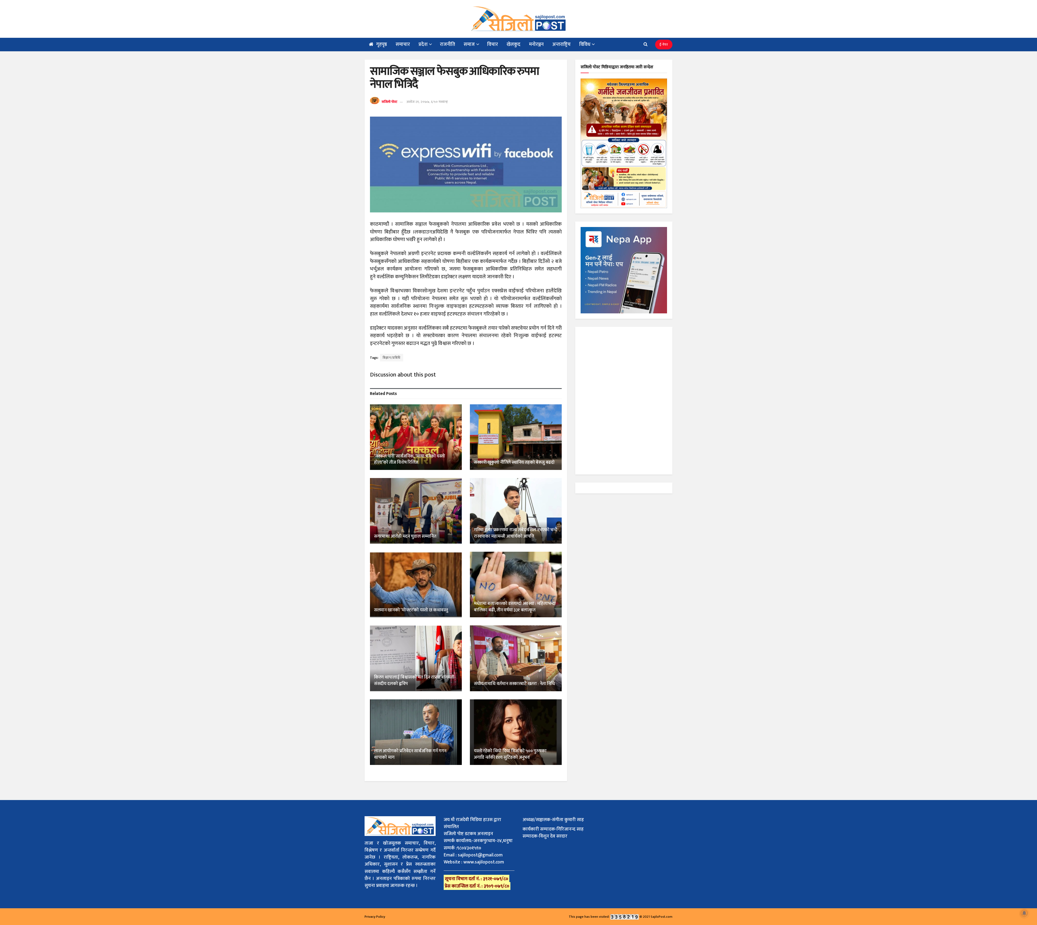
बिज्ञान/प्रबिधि (391, 357)
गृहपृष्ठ (381, 44)
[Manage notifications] (1024, 913)
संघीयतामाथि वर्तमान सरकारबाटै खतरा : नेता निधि (514, 683)
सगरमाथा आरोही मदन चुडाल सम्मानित (405, 536)
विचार (492, 44)
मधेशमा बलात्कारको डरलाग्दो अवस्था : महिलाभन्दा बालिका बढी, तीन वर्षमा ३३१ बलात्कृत (515, 607)
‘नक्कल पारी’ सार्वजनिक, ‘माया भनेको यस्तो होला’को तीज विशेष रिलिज (409, 459)
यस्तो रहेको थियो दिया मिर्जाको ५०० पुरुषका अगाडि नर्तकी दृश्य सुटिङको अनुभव (510, 754)
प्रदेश (423, 44)
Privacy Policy (375, 917)
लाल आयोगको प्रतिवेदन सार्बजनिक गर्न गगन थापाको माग (410, 754)
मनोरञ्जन (536, 44)
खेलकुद (513, 44)
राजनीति (447, 44)
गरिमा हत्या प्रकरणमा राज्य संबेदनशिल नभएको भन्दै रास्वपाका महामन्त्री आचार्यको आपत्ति (515, 533)
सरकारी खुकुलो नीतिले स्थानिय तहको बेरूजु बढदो (514, 462)
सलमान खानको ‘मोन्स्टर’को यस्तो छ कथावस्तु (411, 610)
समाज (469, 44)
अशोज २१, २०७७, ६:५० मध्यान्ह (427, 102)
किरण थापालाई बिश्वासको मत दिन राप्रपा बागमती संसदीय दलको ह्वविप (414, 680)
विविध (584, 44)
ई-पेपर (663, 44)
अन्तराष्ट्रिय (561, 44)
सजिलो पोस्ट (389, 102)
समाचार (403, 44)
